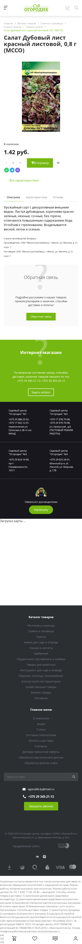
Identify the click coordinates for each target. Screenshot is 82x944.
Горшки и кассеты (41, 648)
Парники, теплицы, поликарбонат (41, 676)
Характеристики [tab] (36, 197)
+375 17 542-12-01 (19, 422)
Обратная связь (41, 316)
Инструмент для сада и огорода (41, 670)
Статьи (41, 729)
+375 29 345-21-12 (28, 380)
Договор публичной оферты (41, 752)
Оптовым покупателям (41, 735)
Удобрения (41, 653)
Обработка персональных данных (41, 757)
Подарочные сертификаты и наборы (41, 659)
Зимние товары (41, 692)
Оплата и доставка (41, 740)
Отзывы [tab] (58, 197)
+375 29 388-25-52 (19, 419)
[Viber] (17, 170)
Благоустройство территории (41, 681)
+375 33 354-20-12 (53, 380)
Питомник (41, 698)
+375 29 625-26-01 (60, 459)
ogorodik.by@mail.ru (41, 789)
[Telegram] (12, 170)
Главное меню (41, 709)
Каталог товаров (41, 617)
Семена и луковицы (41, 631)
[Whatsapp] (6, 170)
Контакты (41, 746)
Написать (41, 510)
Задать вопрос (41, 392)
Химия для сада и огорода (41, 642)
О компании (41, 718)
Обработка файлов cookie (41, 763)
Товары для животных (41, 664)
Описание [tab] (13, 197)
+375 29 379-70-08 (60, 422)
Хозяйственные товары (41, 687)
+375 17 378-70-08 (60, 419)
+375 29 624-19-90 (19, 459)
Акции (41, 724)
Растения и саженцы (41, 625)
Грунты (41, 637)
